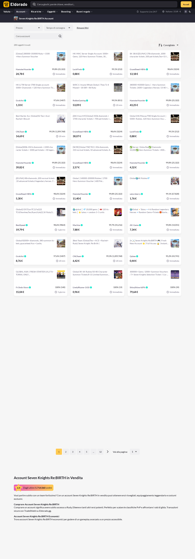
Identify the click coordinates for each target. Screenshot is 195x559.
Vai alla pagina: (120, 451)
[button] (147, 11)
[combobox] (28, 28)
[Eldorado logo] (14, 4)
